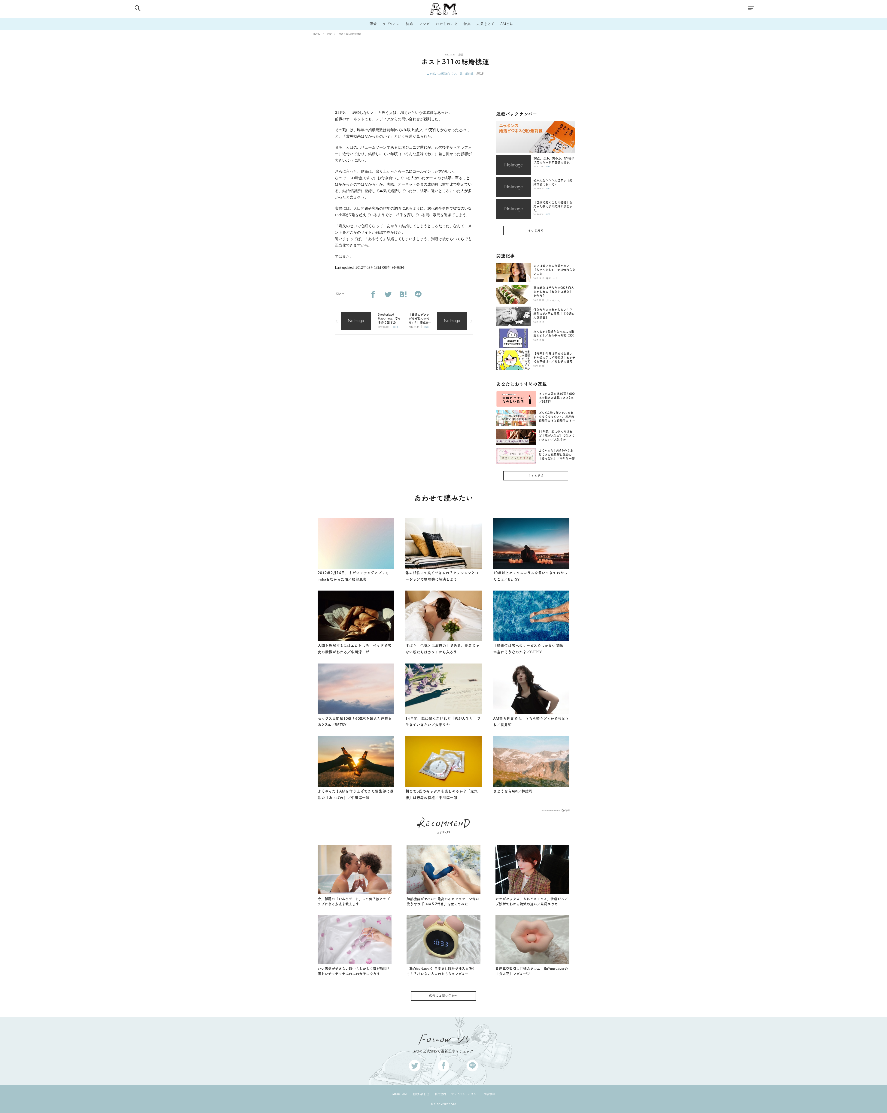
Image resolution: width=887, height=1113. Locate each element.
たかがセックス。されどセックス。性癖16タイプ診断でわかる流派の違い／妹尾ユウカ (531, 901)
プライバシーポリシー (465, 1094)
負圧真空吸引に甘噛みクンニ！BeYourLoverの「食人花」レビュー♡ (531, 971)
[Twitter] (388, 294)
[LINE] (418, 294)
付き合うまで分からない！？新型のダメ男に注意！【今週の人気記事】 (554, 313)
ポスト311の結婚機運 (350, 33)
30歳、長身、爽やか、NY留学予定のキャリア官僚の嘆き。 (553, 160)
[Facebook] (373, 294)
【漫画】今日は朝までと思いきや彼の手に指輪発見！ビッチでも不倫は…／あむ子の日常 (554, 357)
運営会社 (489, 1094)
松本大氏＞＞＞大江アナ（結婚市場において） (552, 182)
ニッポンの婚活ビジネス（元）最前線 (450, 73)
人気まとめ (485, 24)
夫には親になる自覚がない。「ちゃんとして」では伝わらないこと (554, 269)
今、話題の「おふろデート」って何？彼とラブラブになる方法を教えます (354, 901)
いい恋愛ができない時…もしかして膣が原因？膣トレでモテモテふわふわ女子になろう (354, 971)
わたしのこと (447, 24)
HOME (316, 34)
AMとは (506, 24)
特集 (467, 24)
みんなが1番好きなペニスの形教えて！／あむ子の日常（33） (554, 333)
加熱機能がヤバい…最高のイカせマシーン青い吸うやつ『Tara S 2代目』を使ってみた (443, 901)
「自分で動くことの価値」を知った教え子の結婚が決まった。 (552, 206)
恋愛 (373, 24)
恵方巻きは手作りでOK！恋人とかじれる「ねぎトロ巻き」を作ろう (553, 291)
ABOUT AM (399, 1094)
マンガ (424, 24)
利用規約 (440, 1094)
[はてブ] (403, 294)
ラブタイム (391, 24)
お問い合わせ (421, 1094)
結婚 (409, 24)
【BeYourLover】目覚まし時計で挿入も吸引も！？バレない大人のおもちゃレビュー (441, 971)
